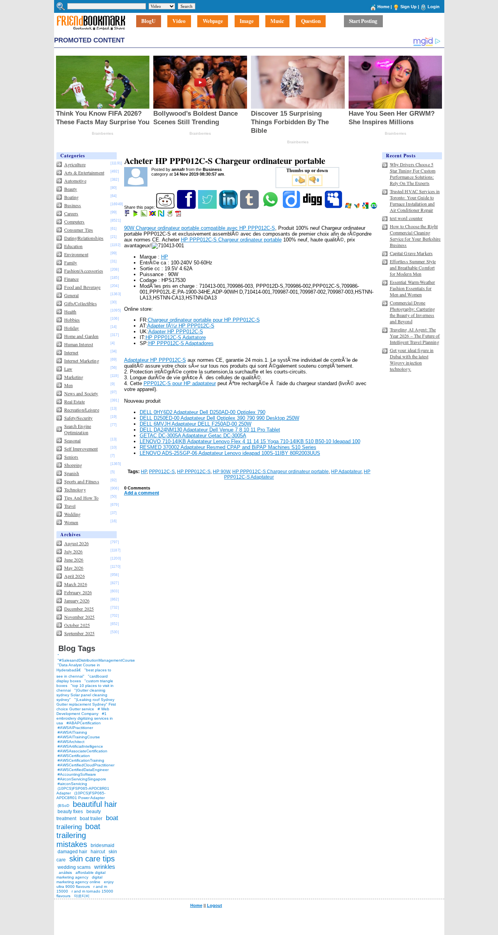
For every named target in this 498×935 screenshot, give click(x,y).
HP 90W (221, 471)
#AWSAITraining (72, 732)
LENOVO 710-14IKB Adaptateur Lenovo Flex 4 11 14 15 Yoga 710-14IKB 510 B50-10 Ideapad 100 (250, 441)
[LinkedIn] (229, 207)
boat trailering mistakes (78, 835)
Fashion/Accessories (83, 271)
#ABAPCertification (84, 723)
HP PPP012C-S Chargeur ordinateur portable (231, 240)
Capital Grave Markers (411, 253)
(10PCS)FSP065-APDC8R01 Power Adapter (80, 795)
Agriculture (75, 164)
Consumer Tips (78, 230)
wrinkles (104, 866)
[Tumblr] (250, 207)
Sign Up (408, 6)
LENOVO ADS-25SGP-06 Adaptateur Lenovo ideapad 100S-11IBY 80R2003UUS (230, 453)
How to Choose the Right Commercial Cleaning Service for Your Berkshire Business (415, 235)
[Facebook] (187, 207)
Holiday (71, 328)
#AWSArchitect (71, 742)
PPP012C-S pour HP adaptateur (180, 383)
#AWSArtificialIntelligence (80, 746)
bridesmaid (102, 845)
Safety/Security (78, 418)
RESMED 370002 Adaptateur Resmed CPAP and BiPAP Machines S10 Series (228, 447)
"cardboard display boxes (82, 678)
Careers (71, 213)
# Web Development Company (82, 711)
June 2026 (74, 559)
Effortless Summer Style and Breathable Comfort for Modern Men (413, 267)
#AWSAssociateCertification (82, 751)
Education (73, 246)
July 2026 (73, 551)
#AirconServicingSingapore (82, 779)
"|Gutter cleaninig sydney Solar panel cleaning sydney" (81, 695)
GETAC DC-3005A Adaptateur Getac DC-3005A (193, 435)
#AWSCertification (74, 756)
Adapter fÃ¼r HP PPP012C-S (180, 326)
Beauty (70, 189)
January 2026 (76, 600)
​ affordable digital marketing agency (80, 874)
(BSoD (63, 805)
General (71, 295)
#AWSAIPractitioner (75, 727)
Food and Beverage (82, 287)
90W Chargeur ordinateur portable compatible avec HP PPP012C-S (199, 228)
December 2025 (79, 609)
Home (383, 6)
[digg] (313, 207)
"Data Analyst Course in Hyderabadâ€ (78, 667)
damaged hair (72, 851)
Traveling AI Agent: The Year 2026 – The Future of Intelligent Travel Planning (415, 335)
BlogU (148, 21)
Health (70, 311)
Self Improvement (81, 448)
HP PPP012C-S (193, 471)
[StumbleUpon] (374, 207)
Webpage (213, 21)
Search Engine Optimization (77, 429)
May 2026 (74, 568)
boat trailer (91, 818)
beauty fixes (70, 811)
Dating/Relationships (83, 238)
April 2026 (74, 576)
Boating (71, 197)
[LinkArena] (144, 215)
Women (71, 522)
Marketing (74, 377)
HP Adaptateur (346, 471)
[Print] (170, 215)
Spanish (71, 473)
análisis (65, 872)
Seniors (71, 457)
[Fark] (127, 215)
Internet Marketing (81, 360)
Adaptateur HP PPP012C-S (155, 360)
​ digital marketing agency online (79, 879)
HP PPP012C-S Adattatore (176, 337)
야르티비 (81, 896)
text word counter (406, 218)
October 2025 (77, 625)
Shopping (73, 465)
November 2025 (79, 617)
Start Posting (363, 21)
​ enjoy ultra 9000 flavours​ (85, 884)
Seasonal (72, 440)
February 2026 (78, 592)
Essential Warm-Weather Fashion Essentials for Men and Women (412, 288)
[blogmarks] (136, 215)
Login (434, 6)
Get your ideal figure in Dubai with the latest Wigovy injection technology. (412, 359)
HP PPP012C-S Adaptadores (181, 343)
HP (164, 257)
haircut (98, 851)
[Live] (348, 207)
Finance (71, 279)
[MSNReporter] (357, 207)
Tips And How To (81, 498)
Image (247, 21)
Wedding (72, 514)
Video (179, 21)
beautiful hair (95, 804)
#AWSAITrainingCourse (79, 737)
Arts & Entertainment (84, 172)
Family (70, 262)
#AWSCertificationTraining (81, 760)
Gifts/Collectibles (80, 303)
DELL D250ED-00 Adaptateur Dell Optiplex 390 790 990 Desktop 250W (219, 418)
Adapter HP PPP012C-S (175, 332)
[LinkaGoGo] (153, 215)
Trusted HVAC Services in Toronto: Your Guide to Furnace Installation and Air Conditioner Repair (415, 200)
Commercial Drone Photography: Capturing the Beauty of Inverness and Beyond (412, 311)
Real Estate (74, 401)
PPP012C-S (162, 471)
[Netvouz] (161, 215)
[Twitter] (208, 207)
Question (311, 21)
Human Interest (78, 344)
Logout (214, 905)
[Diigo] (292, 207)
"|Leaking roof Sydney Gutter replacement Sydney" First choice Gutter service (86, 704)
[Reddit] (166, 207)
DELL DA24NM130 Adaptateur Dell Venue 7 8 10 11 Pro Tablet (210, 430)
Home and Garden (81, 336)
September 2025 (79, 633)
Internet (71, 352)
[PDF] (178, 215)
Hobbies (72, 320)
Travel (70, 506)
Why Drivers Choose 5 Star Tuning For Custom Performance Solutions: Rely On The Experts (413, 173)
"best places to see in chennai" (83, 673)
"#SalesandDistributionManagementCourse (96, 660)
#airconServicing (72, 784)
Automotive (75, 181)
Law (68, 369)
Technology (75, 489)
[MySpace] (334, 207)
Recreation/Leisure (81, 410)
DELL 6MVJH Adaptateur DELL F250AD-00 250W (195, 424)
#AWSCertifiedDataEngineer (83, 770)
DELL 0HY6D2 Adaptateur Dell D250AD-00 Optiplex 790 (202, 412)
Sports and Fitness (81, 481)
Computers (74, 221)
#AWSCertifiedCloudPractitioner (86, 765)
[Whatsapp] (271, 207)
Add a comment (141, 493)
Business (72, 205)
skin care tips (92, 858)
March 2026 (75, 584)
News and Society (81, 393)
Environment (76, 254)
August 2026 (76, 543)
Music (277, 21)
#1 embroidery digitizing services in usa (84, 718)
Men (68, 385)
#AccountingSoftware (77, 774)
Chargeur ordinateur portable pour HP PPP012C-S (204, 320)
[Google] (366, 207)
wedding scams (74, 867)
